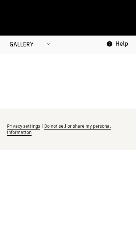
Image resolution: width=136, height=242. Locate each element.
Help (121, 44)
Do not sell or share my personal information (59, 129)
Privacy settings (23, 126)
